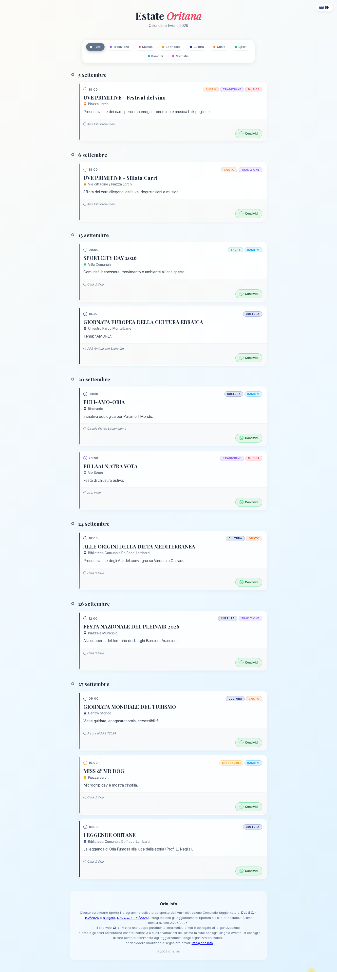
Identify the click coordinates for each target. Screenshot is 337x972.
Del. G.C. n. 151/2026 (132, 918)
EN (327, 8)
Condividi (251, 133)
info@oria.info (202, 943)
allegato (109, 918)
